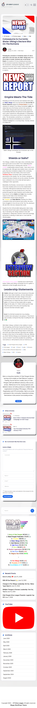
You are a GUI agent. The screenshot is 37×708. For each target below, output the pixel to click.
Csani (13, 347)
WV (14, 352)
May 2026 (6, 642)
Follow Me (19, 401)
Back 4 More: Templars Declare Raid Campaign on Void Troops (23, 418)
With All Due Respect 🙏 (10, 580)
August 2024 (7, 678)
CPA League (7, 347)
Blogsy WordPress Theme (18, 705)
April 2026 (6, 645)
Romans (30, 347)
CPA (26, 344)
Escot (19, 347)
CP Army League (12, 4)
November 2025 (8, 663)
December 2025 (8, 660)
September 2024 (8, 674)
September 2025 (8, 671)
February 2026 (7, 653)
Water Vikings (7, 352)
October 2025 (7, 667)
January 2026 (7, 656)
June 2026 (6, 638)
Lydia (24, 347)
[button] (26, 5)
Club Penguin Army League (15, 344)
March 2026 (7, 649)
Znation (19, 352)
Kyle (10, 49)
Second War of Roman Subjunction (12, 349)
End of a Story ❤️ (8, 577)
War (25, 349)
